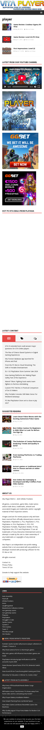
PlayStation (6, 617)
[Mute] (35, 87)
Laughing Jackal (7, 606)
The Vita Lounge (7, 632)
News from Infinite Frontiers (17, 638)
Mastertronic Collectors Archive (12, 608)
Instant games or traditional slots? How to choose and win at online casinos (27, 468)
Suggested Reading (11, 411)
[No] (41, 723)
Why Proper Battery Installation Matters (15, 697)
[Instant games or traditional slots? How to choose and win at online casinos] (6, 471)
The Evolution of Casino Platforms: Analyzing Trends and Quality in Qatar (27, 443)
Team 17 (5, 629)
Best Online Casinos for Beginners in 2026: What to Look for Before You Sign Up (27, 430)
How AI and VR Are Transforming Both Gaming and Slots (21, 671)
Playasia (5, 615)
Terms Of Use (7, 567)
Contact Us (6, 562)
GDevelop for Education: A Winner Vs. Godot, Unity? (19, 675)
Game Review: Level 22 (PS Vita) (26, 37)
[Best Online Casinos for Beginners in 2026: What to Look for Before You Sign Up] (6, 432)
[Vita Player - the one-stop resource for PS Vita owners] (22, 9)
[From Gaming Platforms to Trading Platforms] (6, 459)
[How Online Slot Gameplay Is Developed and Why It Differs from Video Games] (6, 484)
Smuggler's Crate (8, 620)
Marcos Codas (30, 29)
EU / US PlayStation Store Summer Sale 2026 (21, 371)
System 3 (5, 625)
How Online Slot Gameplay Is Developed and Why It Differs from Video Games (27, 482)
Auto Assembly (7, 596)
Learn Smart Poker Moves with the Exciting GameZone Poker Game (27, 418)
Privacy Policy (7, 565)
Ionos (4, 603)
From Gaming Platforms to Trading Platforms (27, 456)
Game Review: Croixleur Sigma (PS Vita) (27, 25)
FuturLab (5, 599)
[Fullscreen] (39, 87)
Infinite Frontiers (7, 601)
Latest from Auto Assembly (16, 680)
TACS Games (6, 627)
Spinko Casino (7, 622)
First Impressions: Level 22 (24, 48)
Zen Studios (6, 634)
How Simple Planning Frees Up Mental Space (17, 701)
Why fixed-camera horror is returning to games (18, 650)
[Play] (5, 87)
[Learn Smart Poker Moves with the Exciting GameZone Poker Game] (6, 421)
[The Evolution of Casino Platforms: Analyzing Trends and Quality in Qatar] (6, 446)
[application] (22, 78)
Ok (22, 726)
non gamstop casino (9, 610)
